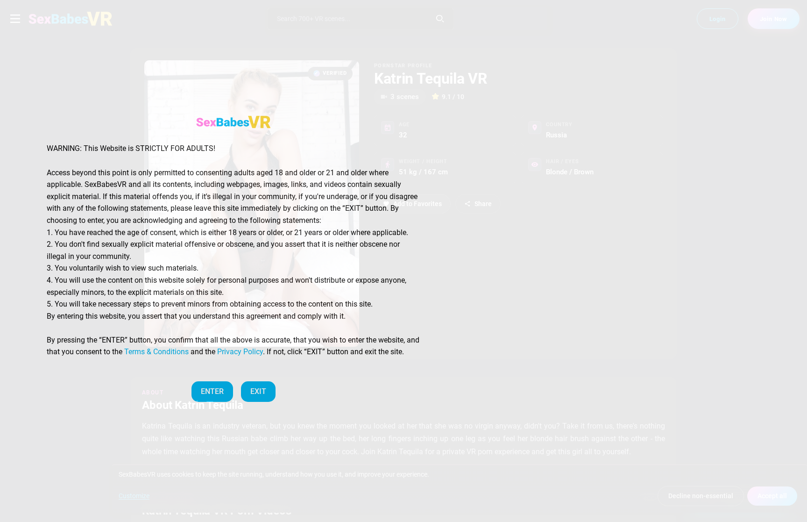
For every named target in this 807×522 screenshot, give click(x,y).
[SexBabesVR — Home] (233, 122)
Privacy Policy (240, 351)
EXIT (258, 391)
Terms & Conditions (156, 351)
